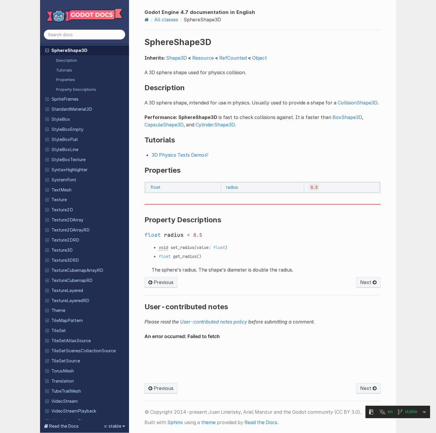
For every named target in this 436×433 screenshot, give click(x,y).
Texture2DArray (67, 220)
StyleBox (60, 119)
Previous (163, 282)
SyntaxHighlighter (69, 169)
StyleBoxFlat (64, 139)
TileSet (58, 330)
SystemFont (63, 180)
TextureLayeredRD (70, 300)
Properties (65, 79)
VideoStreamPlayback (73, 411)
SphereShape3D (69, 50)
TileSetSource (65, 361)
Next (366, 282)
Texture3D (62, 250)
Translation (62, 381)
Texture (59, 199)
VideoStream (64, 401)
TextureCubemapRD (72, 280)
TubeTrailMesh (66, 391)
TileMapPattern (67, 320)
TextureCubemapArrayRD (77, 270)
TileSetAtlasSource (71, 340)
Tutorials (64, 70)
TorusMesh (62, 371)
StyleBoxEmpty (67, 129)
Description (66, 60)
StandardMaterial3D (71, 109)
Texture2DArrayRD (70, 230)
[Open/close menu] (47, 50)
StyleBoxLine (64, 149)
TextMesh (61, 190)
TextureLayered (67, 290)
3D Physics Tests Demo (178, 155)
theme (208, 422)
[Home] (146, 19)
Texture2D (62, 209)
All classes (166, 20)
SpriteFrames (65, 99)
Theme (58, 310)
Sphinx (175, 422)
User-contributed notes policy (213, 322)
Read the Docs (260, 422)
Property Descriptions (76, 89)
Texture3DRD (65, 260)
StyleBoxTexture (68, 159)
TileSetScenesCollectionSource (83, 350)
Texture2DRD (65, 240)
